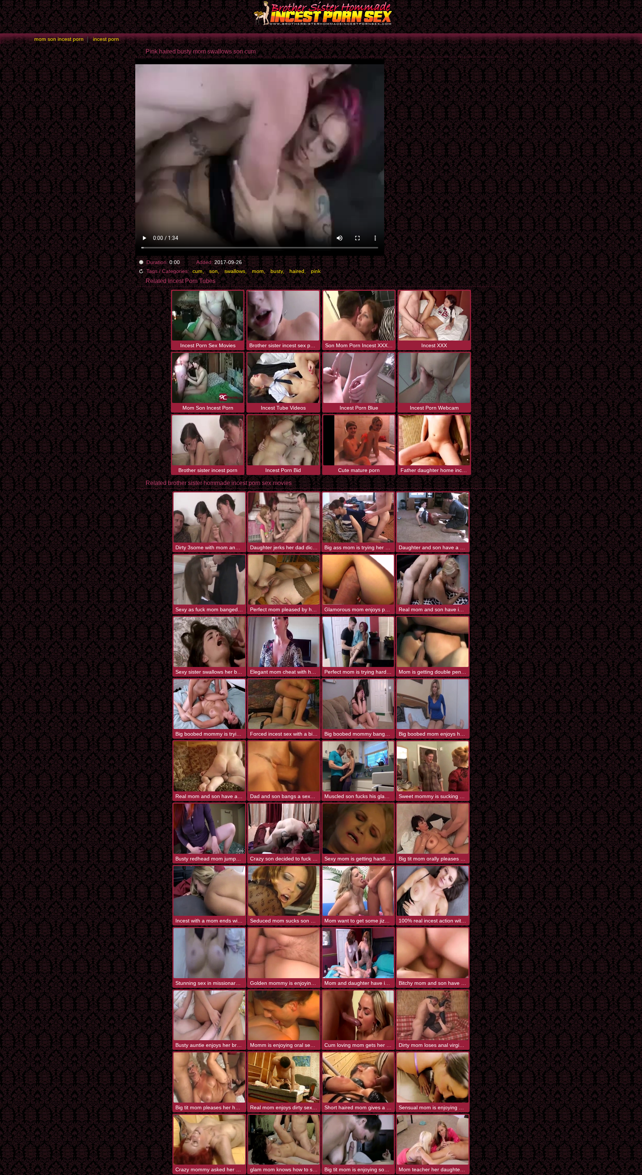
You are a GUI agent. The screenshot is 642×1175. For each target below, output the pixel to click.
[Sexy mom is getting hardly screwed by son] (358, 829)
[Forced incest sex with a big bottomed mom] (284, 704)
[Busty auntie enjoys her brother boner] (209, 1015)
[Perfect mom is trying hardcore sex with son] (358, 642)
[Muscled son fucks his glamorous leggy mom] (358, 766)
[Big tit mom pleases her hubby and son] (209, 1077)
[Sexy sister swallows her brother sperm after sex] (209, 642)
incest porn (106, 39)
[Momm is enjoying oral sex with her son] (284, 1015)
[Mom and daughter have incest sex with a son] (358, 953)
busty (276, 271)
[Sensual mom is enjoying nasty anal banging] (432, 1077)
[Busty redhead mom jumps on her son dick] (209, 829)
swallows (234, 271)
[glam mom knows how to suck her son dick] (284, 1140)
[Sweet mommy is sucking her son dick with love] (432, 766)
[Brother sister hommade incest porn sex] (321, 13)
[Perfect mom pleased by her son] (284, 580)
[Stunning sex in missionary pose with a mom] (209, 953)
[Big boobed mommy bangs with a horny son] (358, 704)
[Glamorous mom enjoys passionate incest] (358, 580)
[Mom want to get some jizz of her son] (358, 891)
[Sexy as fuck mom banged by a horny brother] (209, 580)
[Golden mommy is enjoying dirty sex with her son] (284, 953)
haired (296, 271)
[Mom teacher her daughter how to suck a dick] (432, 1140)
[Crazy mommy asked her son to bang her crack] (209, 1140)
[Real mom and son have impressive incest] (432, 580)
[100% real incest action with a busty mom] (432, 891)
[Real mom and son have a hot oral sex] (209, 766)
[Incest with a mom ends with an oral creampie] (209, 891)
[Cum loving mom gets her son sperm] (358, 1015)
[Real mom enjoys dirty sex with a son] (284, 1077)
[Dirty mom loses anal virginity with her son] (432, 1015)
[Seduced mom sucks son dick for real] (284, 891)
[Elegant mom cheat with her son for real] (284, 642)
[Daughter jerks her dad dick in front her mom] (284, 517)
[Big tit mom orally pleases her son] (432, 829)
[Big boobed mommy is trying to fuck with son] (209, 704)
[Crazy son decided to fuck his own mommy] (284, 829)
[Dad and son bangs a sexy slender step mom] (284, 766)
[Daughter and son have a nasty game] (432, 517)
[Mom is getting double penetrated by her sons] (432, 642)
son (213, 271)
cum (197, 271)
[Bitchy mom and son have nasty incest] (432, 953)
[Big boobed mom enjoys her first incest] (432, 704)
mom (258, 271)
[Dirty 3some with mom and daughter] (209, 517)
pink (316, 271)
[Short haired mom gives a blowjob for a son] (358, 1077)
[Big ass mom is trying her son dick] (358, 517)
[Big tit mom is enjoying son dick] (358, 1140)
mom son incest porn (59, 39)
